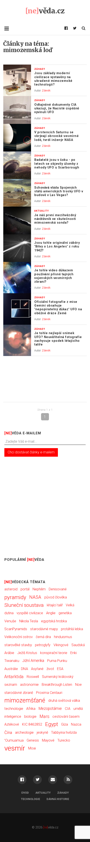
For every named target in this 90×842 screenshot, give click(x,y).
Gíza (64, 724)
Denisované (58, 589)
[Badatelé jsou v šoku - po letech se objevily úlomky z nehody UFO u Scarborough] (17, 165)
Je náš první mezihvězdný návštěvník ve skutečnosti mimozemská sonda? (55, 219)
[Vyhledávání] (83, 28)
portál (25, 589)
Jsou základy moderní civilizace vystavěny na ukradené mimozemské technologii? (53, 78)
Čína (8, 732)
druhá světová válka (64, 700)
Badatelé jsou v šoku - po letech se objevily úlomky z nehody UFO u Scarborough (56, 163)
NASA (35, 597)
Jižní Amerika (33, 660)
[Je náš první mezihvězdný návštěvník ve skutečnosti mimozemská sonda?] (17, 220)
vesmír (14, 748)
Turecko (63, 740)
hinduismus (63, 637)
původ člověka (55, 597)
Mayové (48, 740)
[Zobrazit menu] (6, 28)
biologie (30, 716)
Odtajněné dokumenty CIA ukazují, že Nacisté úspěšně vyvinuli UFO (56, 108)
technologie (13, 708)
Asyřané (37, 669)
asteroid (10, 589)
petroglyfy (42, 645)
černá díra (43, 637)
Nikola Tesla (28, 621)
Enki (73, 653)
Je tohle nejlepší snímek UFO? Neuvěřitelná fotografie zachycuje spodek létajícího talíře (58, 338)
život (50, 669)
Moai (32, 748)
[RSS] (68, 779)
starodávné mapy (44, 629)
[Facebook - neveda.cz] (66, 28)
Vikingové (61, 645)
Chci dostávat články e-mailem (31, 452)
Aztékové (11, 724)
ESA (60, 669)
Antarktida (14, 676)
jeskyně (42, 732)
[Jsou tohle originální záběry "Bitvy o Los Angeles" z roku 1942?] (17, 248)
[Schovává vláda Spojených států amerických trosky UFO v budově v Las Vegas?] (17, 193)
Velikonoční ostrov (18, 637)
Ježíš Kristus (27, 653)
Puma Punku (57, 661)
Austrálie (11, 669)
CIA (67, 709)
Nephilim (39, 589)
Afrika (30, 708)
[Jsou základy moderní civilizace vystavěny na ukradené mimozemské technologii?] (17, 80)
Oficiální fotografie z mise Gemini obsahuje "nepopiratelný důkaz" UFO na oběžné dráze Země (58, 307)
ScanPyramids (15, 629)
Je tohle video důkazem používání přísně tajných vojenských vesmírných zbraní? (53, 276)
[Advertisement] (45, 379)
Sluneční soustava (24, 605)
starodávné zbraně (18, 693)
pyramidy (15, 597)
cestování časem (66, 716)
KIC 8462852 (32, 724)
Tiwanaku (11, 661)
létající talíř (55, 605)
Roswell (33, 677)
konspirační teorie (53, 653)
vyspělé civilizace (30, 613)
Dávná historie (58, 799)
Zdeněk (46, 90)
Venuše (10, 621)
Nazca (76, 724)
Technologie (30, 799)
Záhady (63, 792)
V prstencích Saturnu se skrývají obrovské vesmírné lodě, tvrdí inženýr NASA (56, 136)
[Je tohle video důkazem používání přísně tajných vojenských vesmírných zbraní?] (17, 277)
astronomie (29, 684)
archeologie (24, 732)
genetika (65, 613)
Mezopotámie (50, 708)
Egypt (51, 724)
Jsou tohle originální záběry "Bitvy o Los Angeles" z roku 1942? (57, 246)
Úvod (25, 792)
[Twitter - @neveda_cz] (74, 28)
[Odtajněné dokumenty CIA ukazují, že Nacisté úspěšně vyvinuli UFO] (17, 110)
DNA (24, 669)
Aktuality (43, 792)
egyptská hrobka (54, 621)
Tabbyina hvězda (64, 732)
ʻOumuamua (14, 740)
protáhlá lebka (72, 629)
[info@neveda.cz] (52, 779)
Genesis (33, 740)
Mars (44, 716)
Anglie (50, 613)
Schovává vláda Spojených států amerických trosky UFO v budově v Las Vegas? (58, 191)
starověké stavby (18, 645)
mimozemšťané (24, 700)
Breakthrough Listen (57, 684)
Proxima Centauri (49, 693)
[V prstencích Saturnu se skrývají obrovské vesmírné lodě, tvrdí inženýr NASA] (17, 137)
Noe (78, 684)
